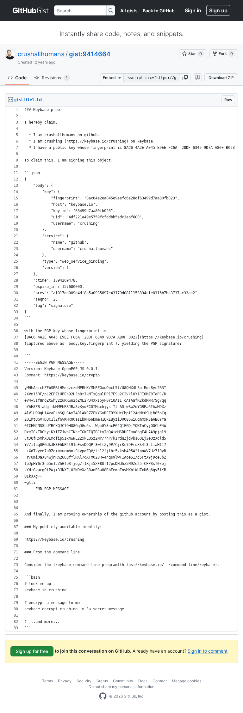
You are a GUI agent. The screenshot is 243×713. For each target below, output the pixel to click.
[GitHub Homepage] (103, 696)
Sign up (218, 10)
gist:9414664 (89, 54)
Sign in (193, 10)
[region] (121, 369)
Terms (47, 681)
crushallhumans (41, 54)
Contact (160, 681)
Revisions (55, 77)
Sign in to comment (207, 651)
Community (123, 681)
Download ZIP (221, 77)
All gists (129, 10)
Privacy (65, 681)
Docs (142, 681)
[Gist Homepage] (31, 10)
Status (102, 681)
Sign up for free (32, 651)
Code (21, 77)
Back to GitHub (159, 10)
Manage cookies (186, 681)
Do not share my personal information (121, 686)
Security (84, 681)
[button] (185, 77)
